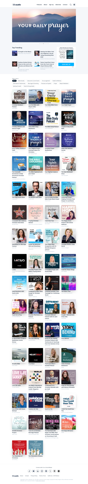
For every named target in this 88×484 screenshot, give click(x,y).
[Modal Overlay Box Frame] (44, 242)
